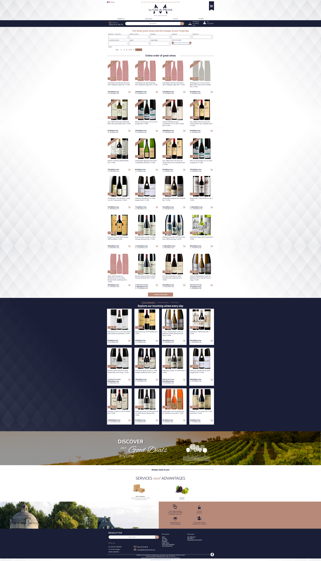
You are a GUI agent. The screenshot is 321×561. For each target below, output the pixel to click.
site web (161, 559)
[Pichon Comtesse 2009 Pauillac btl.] (119, 158)
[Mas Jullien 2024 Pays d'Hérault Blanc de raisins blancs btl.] (119, 119)
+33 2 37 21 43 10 (142, 547)
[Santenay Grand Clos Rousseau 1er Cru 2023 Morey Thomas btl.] (147, 409)
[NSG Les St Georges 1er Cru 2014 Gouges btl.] (147, 119)
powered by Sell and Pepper (155, 559)
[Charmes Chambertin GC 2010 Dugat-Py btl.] (201, 368)
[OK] (182, 23)
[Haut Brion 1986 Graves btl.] (201, 329)
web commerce (166, 559)
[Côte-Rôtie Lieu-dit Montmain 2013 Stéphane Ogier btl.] (147, 80)
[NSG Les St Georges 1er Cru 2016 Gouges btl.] (202, 158)
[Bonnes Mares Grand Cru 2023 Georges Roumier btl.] (147, 235)
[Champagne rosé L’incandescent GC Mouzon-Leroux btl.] (174, 409)
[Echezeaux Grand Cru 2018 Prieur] (174, 368)
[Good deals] (196, 452)
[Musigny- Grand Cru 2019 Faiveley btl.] (119, 409)
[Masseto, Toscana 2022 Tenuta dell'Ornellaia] (119, 235)
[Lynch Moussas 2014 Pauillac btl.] (147, 329)
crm (170, 559)
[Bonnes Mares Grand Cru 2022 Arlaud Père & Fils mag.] (119, 368)
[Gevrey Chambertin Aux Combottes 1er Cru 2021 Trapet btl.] (174, 119)
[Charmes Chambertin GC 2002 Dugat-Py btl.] (147, 196)
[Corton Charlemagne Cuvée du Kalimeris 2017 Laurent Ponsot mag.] (202, 273)
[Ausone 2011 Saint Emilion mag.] (201, 196)
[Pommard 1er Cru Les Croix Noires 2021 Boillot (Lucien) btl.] (119, 329)
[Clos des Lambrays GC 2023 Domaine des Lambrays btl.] (174, 273)
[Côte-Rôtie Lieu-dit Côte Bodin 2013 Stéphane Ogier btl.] (174, 80)
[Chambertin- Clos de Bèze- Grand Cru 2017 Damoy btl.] (119, 196)
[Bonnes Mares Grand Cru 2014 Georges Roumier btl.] (147, 273)
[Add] (129, 92)
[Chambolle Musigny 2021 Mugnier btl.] (174, 196)
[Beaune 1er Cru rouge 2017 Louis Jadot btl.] (201, 409)
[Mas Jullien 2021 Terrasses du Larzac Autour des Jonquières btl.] (174, 158)
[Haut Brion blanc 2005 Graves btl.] (201, 235)
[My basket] (211, 6)
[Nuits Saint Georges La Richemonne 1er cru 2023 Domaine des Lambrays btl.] (119, 273)
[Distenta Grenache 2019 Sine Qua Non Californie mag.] (174, 235)
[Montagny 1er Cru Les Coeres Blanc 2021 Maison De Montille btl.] (201, 80)
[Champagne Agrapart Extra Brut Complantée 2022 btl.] (147, 158)
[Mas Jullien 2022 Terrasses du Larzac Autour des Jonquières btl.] (202, 119)
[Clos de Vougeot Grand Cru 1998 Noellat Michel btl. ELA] (147, 368)
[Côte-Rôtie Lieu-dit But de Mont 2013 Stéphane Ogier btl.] (119, 80)
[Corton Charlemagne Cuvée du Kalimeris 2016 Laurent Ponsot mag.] (174, 329)
